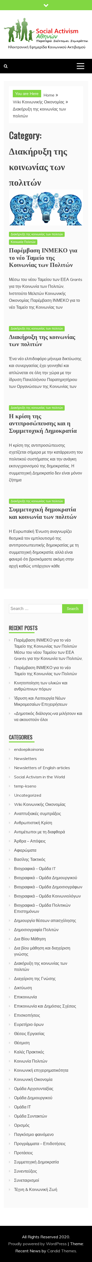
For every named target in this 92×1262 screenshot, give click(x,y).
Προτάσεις (23, 1152)
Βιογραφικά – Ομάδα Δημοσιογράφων (48, 886)
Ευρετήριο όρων (29, 1024)
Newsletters (25, 758)
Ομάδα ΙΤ (22, 1106)
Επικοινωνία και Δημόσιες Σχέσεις (45, 1006)
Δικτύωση (23, 987)
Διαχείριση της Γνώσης (35, 978)
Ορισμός (22, 1125)
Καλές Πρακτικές (29, 1051)
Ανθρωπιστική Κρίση (33, 822)
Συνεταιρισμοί (26, 1180)
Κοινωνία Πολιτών (23, 242)
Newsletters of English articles (42, 767)
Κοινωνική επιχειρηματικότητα (41, 1070)
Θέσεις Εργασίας (29, 1033)
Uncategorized (27, 795)
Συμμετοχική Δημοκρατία (36, 1161)
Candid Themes (61, 1250)
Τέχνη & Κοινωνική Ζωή (35, 1189)
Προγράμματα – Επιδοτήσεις (40, 1143)
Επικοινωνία (25, 996)
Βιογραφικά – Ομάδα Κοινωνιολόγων (47, 896)
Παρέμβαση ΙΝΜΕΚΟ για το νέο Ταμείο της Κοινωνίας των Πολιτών (43, 257)
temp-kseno (25, 786)
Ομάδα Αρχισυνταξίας (33, 1088)
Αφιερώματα (25, 850)
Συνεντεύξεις (25, 1171)
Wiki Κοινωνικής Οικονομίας (40, 804)
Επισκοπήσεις (27, 1015)
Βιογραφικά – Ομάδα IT (35, 868)
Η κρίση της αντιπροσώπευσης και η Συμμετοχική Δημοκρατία (43, 423)
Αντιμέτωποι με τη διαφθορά (39, 831)
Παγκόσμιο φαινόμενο (34, 1134)
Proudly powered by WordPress (38, 1243)
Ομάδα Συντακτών (30, 1116)
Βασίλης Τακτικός (29, 859)
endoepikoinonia (29, 749)
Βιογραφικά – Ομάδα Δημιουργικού (45, 877)
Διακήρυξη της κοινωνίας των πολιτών (37, 234)
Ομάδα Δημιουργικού (33, 1097)
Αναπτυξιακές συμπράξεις (37, 813)
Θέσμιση (22, 1042)
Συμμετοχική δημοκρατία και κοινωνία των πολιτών (43, 512)
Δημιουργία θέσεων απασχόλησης (45, 920)
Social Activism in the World (39, 776)
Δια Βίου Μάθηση (30, 938)
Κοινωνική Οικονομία (33, 1079)
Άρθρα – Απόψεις (30, 841)
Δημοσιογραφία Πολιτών (36, 929)
